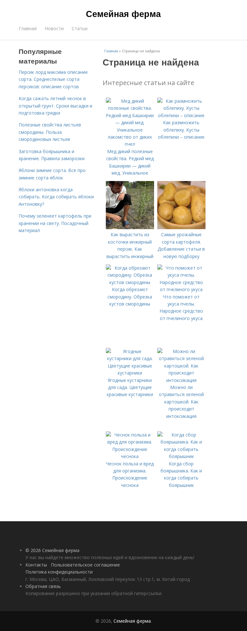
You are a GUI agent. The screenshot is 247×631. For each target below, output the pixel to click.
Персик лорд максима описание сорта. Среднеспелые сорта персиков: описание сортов (53, 79)
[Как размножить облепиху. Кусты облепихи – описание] (181, 115)
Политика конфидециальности (59, 572)
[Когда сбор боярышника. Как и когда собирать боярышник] (181, 456)
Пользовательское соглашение (85, 565)
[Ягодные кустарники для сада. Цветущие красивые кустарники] (130, 373)
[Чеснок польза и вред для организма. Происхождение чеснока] (130, 456)
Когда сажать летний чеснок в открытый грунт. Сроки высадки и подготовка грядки (55, 105)
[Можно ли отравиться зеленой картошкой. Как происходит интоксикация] (181, 380)
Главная (28, 28)
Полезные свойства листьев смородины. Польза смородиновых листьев (50, 132)
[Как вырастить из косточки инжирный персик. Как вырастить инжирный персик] (130, 227)
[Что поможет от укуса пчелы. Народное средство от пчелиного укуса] (181, 289)
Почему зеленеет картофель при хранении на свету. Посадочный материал (55, 223)
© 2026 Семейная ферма (52, 550)
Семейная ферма (123, 13)
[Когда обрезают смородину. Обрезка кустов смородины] (130, 282)
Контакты (36, 565)
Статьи (79, 28)
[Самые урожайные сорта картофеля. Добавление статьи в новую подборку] (181, 227)
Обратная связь (43, 586)
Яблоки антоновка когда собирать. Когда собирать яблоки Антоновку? (56, 196)
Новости (54, 28)
